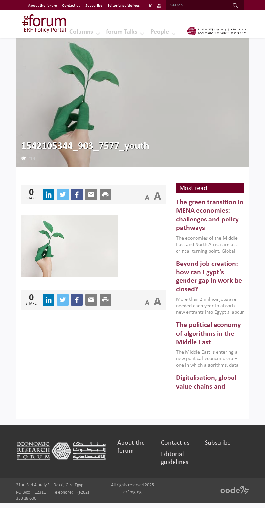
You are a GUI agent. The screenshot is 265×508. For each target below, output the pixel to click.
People (159, 32)
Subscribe (93, 6)
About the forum (42, 6)
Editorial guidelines (123, 6)
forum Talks (121, 32)
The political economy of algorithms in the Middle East (208, 334)
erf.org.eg (132, 492)
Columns (81, 32)
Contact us (71, 6)
